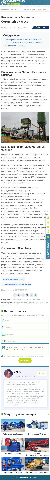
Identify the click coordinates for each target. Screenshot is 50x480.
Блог (20, 9)
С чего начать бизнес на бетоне (17, 284)
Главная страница (8, 9)
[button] (47, 2)
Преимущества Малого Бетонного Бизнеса (24, 39)
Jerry (25, 28)
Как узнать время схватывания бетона (30, 300)
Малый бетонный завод (13, 279)
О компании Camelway (15, 45)
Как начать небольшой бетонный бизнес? (23, 42)
